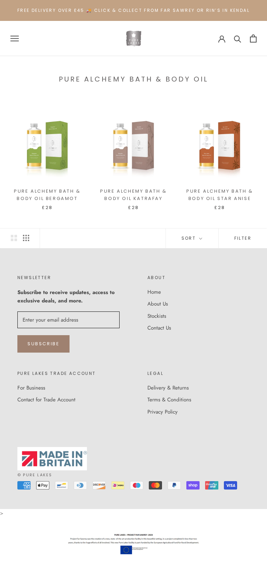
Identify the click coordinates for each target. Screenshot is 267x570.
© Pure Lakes (34, 475)
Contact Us (159, 328)
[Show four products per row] (26, 238)
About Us (157, 304)
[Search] (237, 38)
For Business (31, 388)
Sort (189, 238)
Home (154, 292)
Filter (242, 238)
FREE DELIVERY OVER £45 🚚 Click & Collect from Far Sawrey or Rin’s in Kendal (133, 10)
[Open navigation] (14, 38)
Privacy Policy (162, 412)
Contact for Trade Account (46, 399)
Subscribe (43, 343)
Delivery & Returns (168, 388)
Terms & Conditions (169, 399)
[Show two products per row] (14, 238)
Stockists (156, 316)
